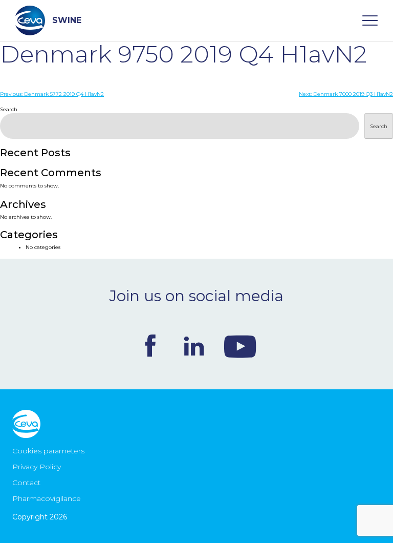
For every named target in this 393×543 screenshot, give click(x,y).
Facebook (150, 345)
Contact (26, 482)
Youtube (240, 346)
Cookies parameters (48, 450)
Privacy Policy (36, 466)
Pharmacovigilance (46, 498)
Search (8, 109)
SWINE (66, 20)
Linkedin (194, 346)
